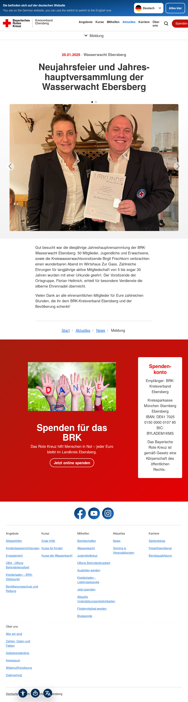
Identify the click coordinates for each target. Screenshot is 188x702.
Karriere (144, 22)
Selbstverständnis (17, 653)
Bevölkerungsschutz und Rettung (22, 588)
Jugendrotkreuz (87, 555)
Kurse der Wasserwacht (56, 555)
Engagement (14, 555)
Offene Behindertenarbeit (93, 563)
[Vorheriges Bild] (10, 166)
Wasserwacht (86, 548)
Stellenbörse (157, 541)
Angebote (86, 22)
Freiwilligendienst (160, 548)
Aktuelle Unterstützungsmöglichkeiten (94, 599)
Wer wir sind (14, 634)
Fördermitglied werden (92, 608)
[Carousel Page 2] (96, 102)
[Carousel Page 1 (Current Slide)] (92, 102)
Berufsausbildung (160, 555)
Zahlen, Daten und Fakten (18, 643)
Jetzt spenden (86, 589)
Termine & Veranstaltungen (123, 550)
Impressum (13, 660)
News (116, 541)
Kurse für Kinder (52, 548)
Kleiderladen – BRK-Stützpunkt (19, 577)
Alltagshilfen (14, 541)
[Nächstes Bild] (178, 166)
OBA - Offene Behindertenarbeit (17, 565)
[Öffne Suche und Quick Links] (166, 24)
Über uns (156, 23)
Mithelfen (113, 22)
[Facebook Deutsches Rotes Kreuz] (80, 513)
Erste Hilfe (48, 541)
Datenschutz (14, 675)
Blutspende (84, 616)
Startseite (12, 694)
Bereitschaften (86, 541)
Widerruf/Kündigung (19, 668)
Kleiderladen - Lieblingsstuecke (88, 579)
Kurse (99, 22)
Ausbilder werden (88, 570)
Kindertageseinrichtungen (22, 548)
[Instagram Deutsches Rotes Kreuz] (108, 513)
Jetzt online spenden (72, 462)
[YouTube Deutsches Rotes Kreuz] (94, 513)
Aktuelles (128, 22)
